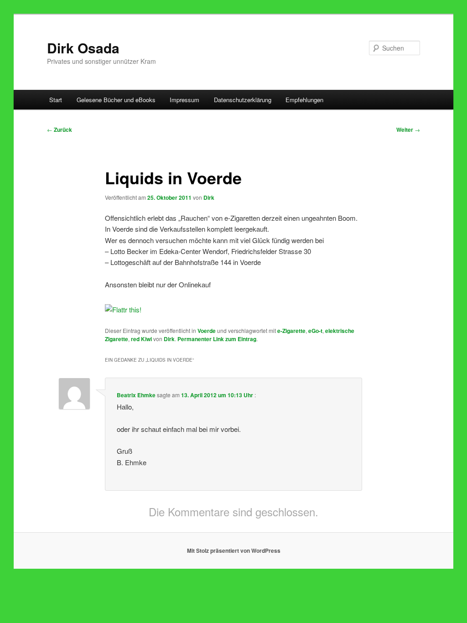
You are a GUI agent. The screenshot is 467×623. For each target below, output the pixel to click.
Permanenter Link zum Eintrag (216, 339)
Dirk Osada (83, 47)
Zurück (59, 129)
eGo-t (315, 331)
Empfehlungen (304, 99)
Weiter (408, 129)
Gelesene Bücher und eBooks (116, 99)
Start (55, 99)
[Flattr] (123, 309)
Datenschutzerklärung (242, 99)
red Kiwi (141, 339)
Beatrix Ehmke (136, 395)
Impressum (184, 99)
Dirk (208, 197)
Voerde (206, 331)
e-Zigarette (291, 331)
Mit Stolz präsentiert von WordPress (233, 550)
